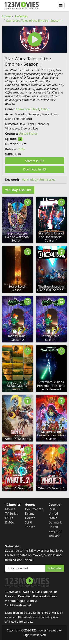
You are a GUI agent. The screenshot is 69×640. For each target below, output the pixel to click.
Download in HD (34, 169)
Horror (30, 518)
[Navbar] (61, 6)
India (52, 509)
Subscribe (54, 568)
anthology (31, 180)
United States (28, 134)
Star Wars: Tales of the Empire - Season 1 (34, 21)
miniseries (48, 180)
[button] (34, 39)
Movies (10, 509)
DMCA (9, 522)
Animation (23, 109)
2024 (21, 149)
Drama (30, 513)
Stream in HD (34, 161)
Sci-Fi (28, 522)
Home (6, 16)
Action (45, 109)
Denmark (55, 522)
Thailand (55, 536)
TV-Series (21, 16)
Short (35, 109)
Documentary (34, 509)
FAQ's (9, 518)
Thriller (30, 527)
